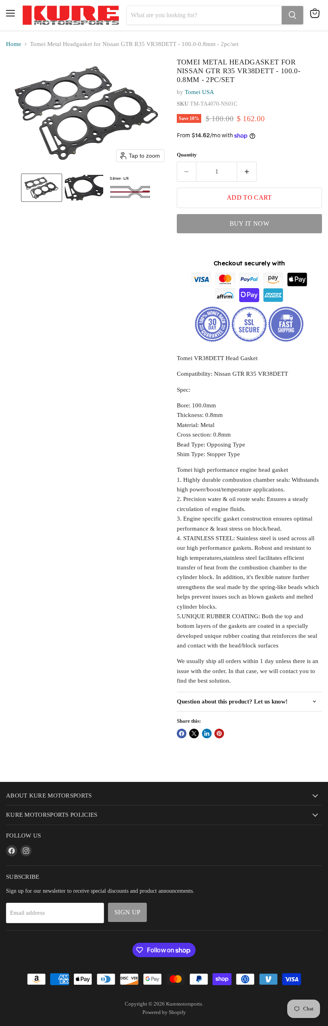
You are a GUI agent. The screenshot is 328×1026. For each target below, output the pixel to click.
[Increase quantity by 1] (247, 172)
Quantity (187, 155)
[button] (42, 187)
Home (13, 44)
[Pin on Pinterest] (219, 733)
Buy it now (249, 223)
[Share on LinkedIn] (207, 733)
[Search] (292, 15)
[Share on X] (194, 733)
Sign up (127, 912)
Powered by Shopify (164, 1012)
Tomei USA (199, 92)
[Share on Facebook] (181, 733)
